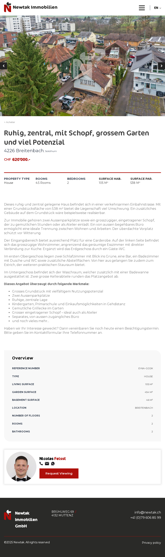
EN (156, 7)
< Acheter (9, 122)
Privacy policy (151, 543)
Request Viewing (58, 473)
